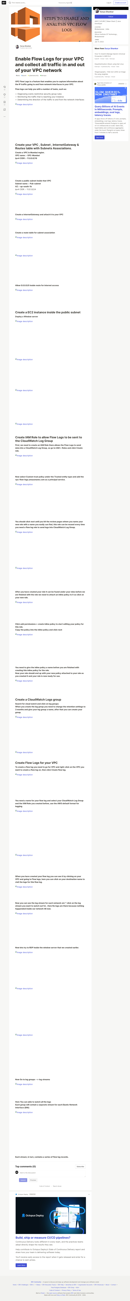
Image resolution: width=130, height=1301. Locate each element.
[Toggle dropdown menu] (89, 1194)
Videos (38, 1285)
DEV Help (61, 1285)
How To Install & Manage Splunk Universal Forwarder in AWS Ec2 (109, 56)
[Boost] (5, 110)
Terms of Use (77, 1290)
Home (14, 1285)
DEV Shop (71, 1287)
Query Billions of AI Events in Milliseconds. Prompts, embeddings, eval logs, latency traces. (109, 111)
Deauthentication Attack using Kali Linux (109, 65)
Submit (23, 1180)
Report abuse (57, 1186)
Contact (113, 1285)
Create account (120, 3)
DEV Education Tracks (49, 1285)
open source (53, 1293)
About (107, 1285)
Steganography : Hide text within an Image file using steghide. (110, 74)
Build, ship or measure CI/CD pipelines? (43, 1237)
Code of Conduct (44, 1186)
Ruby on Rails (61, 1295)
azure (23, 75)
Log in (109, 3)
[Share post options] (4, 116)
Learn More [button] (21, 1265)
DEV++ (32, 1285)
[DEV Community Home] (4, 3)
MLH (77, 1287)
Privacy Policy (66, 1290)
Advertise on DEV (71, 1285)
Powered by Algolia (64, 3)
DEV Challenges (23, 1285)
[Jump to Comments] (5, 95)
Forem (43, 1293)
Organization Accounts (85, 1285)
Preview (33, 1180)
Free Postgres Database (58, 1287)
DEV (72, 1293)
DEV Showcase (99, 1285)
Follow (110, 17)
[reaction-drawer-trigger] (4, 88)
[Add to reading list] (5, 103)
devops (43, 75)
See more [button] (99, 137)
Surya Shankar (25, 46)
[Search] (10, 2)
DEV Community (36, 1282)
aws (18, 75)
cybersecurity (33, 75)
